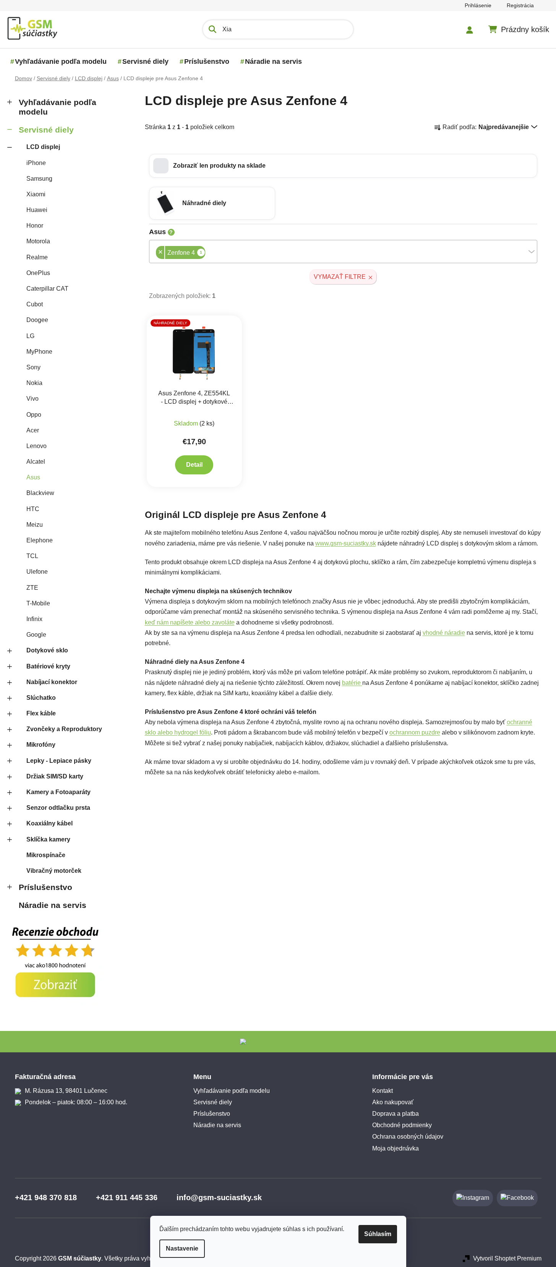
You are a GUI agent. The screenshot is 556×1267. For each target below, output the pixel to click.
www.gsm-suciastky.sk (345, 543)
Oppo (33, 414)
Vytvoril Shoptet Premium (507, 1258)
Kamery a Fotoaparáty (58, 792)
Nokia (34, 383)
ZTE (32, 587)
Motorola (38, 241)
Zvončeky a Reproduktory (64, 729)
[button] (343, 166)
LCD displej (43, 147)
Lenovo (36, 446)
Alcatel (35, 461)
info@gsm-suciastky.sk (219, 1197)
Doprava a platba (395, 1113)
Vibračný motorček (53, 870)
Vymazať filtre (340, 276)
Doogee (37, 320)
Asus (33, 477)
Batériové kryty (48, 666)
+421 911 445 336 (126, 1197)
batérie (352, 683)
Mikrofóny (40, 744)
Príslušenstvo (45, 887)
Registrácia (520, 5)
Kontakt (382, 1090)
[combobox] (343, 251)
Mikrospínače (45, 855)
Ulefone (37, 571)
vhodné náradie (444, 632)
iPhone (36, 163)
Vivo (32, 398)
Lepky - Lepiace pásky (58, 760)
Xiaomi (35, 194)
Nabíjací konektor (51, 682)
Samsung (39, 178)
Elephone (39, 540)
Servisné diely (46, 129)
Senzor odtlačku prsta (58, 807)
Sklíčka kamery (48, 839)
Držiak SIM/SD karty (54, 776)
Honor (34, 225)
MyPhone (39, 351)
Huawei (36, 210)
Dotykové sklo (47, 650)
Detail (194, 464)
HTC (32, 509)
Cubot (34, 304)
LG (30, 336)
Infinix (34, 619)
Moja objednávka (395, 1148)
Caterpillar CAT (47, 288)
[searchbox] (207, 253)
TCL (32, 556)
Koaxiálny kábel (49, 823)
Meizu (34, 524)
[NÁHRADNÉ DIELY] (194, 352)
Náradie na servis (52, 905)
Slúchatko (41, 697)
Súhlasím (377, 1234)
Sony (33, 367)
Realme (37, 257)
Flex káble (41, 713)
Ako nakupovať (392, 1102)
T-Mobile (38, 603)
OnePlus (38, 273)
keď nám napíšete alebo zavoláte (190, 622)
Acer (32, 430)
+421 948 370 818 (46, 1197)
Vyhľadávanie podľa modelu (57, 107)
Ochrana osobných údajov (407, 1136)
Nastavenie (182, 1248)
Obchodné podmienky (402, 1125)
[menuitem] (60, 61)
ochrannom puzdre (414, 732)
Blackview (40, 493)
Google (36, 634)
